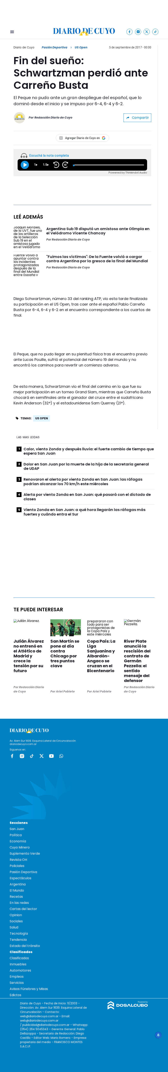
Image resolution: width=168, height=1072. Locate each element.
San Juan (17, 829)
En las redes (19, 902)
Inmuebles (18, 964)
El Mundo (17, 890)
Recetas (16, 896)
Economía (18, 841)
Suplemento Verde (25, 853)
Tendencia (18, 939)
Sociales (16, 921)
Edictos (15, 995)
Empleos (17, 976)
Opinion (16, 915)
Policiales (17, 865)
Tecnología (19, 933)
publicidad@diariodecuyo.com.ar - (47, 1025)
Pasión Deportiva (54, 47)
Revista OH (18, 859)
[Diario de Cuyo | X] (146, 31)
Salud (14, 927)
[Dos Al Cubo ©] (128, 1008)
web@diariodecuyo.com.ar (39, 1016)
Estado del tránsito (25, 945)
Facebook (12, 756)
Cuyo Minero (20, 847)
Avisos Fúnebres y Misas (29, 988)
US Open (41, 418)
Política (16, 835)
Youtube (51, 756)
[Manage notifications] (158, 1035)
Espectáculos (20, 878)
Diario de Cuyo (24, 47)
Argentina (18, 884)
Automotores (20, 970)
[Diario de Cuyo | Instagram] (138, 31)
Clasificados (19, 958)
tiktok (31, 756)
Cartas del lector (23, 909)
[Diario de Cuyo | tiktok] (155, 31)
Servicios (17, 982)
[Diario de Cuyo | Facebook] (129, 31)
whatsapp (61, 756)
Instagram (21, 756)
